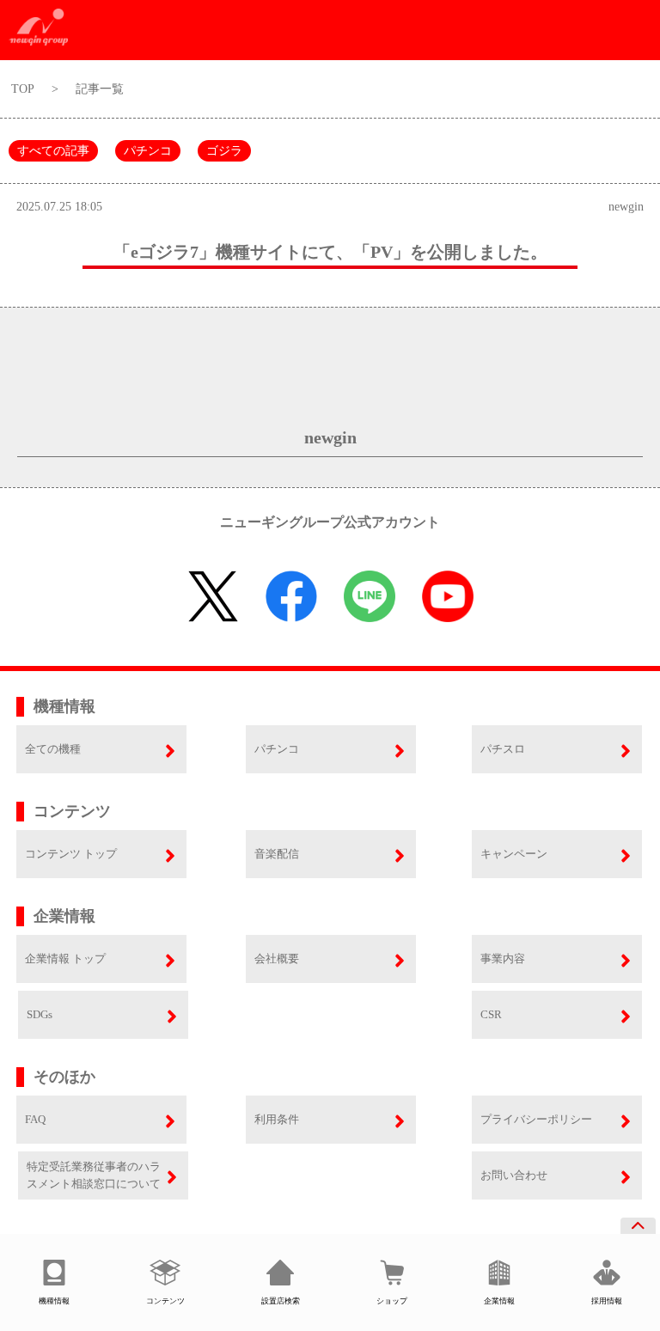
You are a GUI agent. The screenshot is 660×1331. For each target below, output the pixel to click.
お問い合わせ (513, 1175)
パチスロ (502, 748)
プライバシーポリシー (536, 1119)
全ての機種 (53, 748)
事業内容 (502, 958)
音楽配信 (276, 853)
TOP (22, 88)
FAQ (35, 1119)
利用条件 (276, 1119)
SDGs (39, 1014)
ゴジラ (224, 150)
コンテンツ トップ (71, 853)
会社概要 (276, 958)
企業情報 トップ (65, 958)
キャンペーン (513, 853)
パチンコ (148, 150)
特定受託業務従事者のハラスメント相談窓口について (94, 1175)
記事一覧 (100, 88)
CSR (491, 1014)
